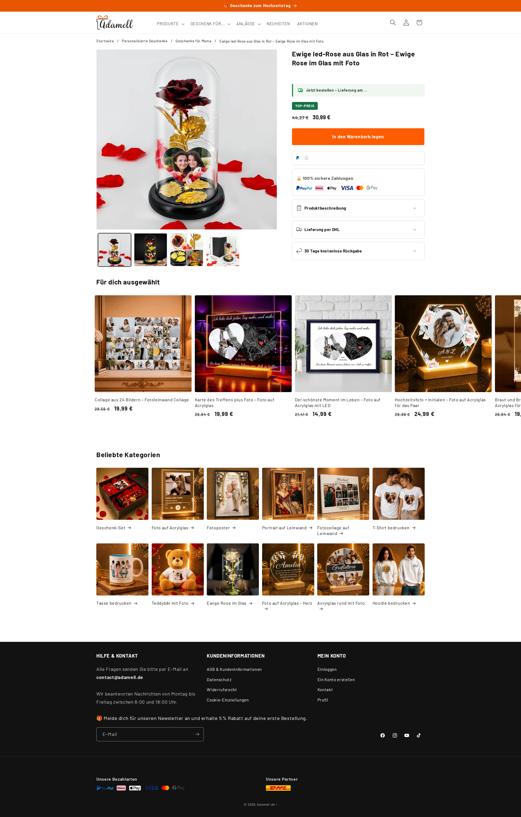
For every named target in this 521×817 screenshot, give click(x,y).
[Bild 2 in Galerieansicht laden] (150, 249)
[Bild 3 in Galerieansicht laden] (186, 249)
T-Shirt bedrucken (391, 527)
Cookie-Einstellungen (228, 699)
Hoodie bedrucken (391, 602)
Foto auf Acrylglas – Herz (287, 602)
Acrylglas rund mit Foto (341, 602)
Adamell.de (266, 804)
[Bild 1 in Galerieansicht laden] (114, 249)
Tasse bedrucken (114, 602)
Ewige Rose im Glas (227, 602)
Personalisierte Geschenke (145, 41)
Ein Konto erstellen (336, 679)
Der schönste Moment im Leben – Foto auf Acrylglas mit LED (338, 402)
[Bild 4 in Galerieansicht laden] (222, 249)
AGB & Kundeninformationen (234, 669)
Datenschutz (219, 679)
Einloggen (327, 669)
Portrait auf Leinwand (284, 527)
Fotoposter (218, 527)
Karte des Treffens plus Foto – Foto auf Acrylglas (234, 402)
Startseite (105, 41)
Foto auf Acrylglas (170, 527)
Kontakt (325, 689)
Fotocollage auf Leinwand (333, 530)
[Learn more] (306, 158)
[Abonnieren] (197, 734)
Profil (322, 699)
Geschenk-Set (110, 527)
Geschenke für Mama (193, 41)
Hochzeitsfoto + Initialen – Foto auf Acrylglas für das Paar (440, 402)
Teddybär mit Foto (170, 602)
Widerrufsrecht (222, 689)
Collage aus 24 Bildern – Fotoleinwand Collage (142, 399)
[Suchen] (392, 22)
